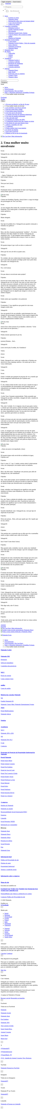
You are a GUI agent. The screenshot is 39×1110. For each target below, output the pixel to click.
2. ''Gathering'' (9, 126)
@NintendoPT (5, 1048)
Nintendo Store (5, 831)
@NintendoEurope (6, 1052)
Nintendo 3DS (5, 656)
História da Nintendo (7, 805)
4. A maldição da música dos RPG (15, 119)
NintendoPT (4, 1081)
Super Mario (4, 1035)
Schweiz (7, 930)
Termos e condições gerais (8, 869)
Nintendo (3, 1010)
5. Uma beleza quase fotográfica (14, 111)
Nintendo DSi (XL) (6, 740)
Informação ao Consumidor (9, 825)
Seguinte (3, 626)
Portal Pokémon (5, 789)
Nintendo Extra (5, 850)
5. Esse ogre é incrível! (11, 131)
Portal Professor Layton (8, 780)
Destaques (4, 659)
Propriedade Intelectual (7, 866)
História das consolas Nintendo (10, 695)
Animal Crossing (6, 1032)
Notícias (3, 720)
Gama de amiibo (6, 688)
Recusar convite (5, 998)
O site (2, 743)
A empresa (4, 802)
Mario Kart (4, 1038)
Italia (6, 922)
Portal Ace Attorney (7, 796)
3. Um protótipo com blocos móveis (15, 107)
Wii (2, 698)
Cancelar (3, 953)
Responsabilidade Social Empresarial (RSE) (14, 812)
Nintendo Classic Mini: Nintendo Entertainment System (17, 704)
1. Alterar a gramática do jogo (13, 124)
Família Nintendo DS (7, 701)
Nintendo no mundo (7, 809)
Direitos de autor (6, 863)
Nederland (8, 923)
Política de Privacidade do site (10, 860)
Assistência (4, 727)
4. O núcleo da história (11, 130)
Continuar (9, 953)
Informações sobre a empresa (10, 876)
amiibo (3, 685)
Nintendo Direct (5, 834)
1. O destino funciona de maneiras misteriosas (18, 114)
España (7, 918)
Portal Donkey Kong (7, 776)
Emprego (3, 815)
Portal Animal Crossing (8, 764)
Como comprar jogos (7, 679)
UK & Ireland (9, 935)
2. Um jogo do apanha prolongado (15, 116)
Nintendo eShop (6, 837)
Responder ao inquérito (18, 998)
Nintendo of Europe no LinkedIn (10, 1104)
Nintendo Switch (6, 650)
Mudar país (6, 894)
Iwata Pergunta (9, 89)
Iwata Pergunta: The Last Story (14, 91)
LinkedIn (3, 818)
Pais (2, 847)
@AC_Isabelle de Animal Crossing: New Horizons (16, 1058)
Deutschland (8, 917)
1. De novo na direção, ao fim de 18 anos (17, 104)
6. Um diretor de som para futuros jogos (16, 123)
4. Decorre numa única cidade (13, 109)
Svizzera (7, 933)
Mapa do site (5, 882)
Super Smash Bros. (6, 1029)
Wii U (3, 672)
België (6, 913)
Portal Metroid (5, 783)
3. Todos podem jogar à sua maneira (15, 128)
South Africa (8, 937)
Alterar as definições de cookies (22, 894)
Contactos (4, 746)
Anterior (3, 625)
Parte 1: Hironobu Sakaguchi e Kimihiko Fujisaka (19, 92)
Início (6, 87)
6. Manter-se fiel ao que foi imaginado (16, 133)
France (7, 920)
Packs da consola (6, 675)
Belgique (7, 915)
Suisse (6, 932)
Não (2, 970)
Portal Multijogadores (7, 711)
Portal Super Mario (6, 760)
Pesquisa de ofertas (6, 841)
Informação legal (6, 857)
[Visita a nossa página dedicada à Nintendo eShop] (16, 631)
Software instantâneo (7, 663)
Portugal (7, 928)
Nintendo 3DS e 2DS (7, 733)
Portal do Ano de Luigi (7, 770)
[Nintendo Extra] (6, 635)
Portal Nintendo (6, 757)
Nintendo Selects (6, 714)
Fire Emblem (5, 1019)
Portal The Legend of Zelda (9, 773)
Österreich (8, 925)
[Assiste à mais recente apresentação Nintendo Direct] (17, 630)
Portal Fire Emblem (6, 767)
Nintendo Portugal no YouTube (10, 1068)
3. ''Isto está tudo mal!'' (11, 118)
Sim (5, 970)
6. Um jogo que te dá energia (13, 113)
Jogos (2, 707)
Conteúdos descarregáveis (8, 666)
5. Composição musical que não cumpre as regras (19, 121)
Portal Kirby (4, 786)
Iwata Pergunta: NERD (8, 821)
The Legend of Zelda (7, 1026)
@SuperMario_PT (6, 1055)
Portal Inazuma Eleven (7, 792)
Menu (3, 101)
